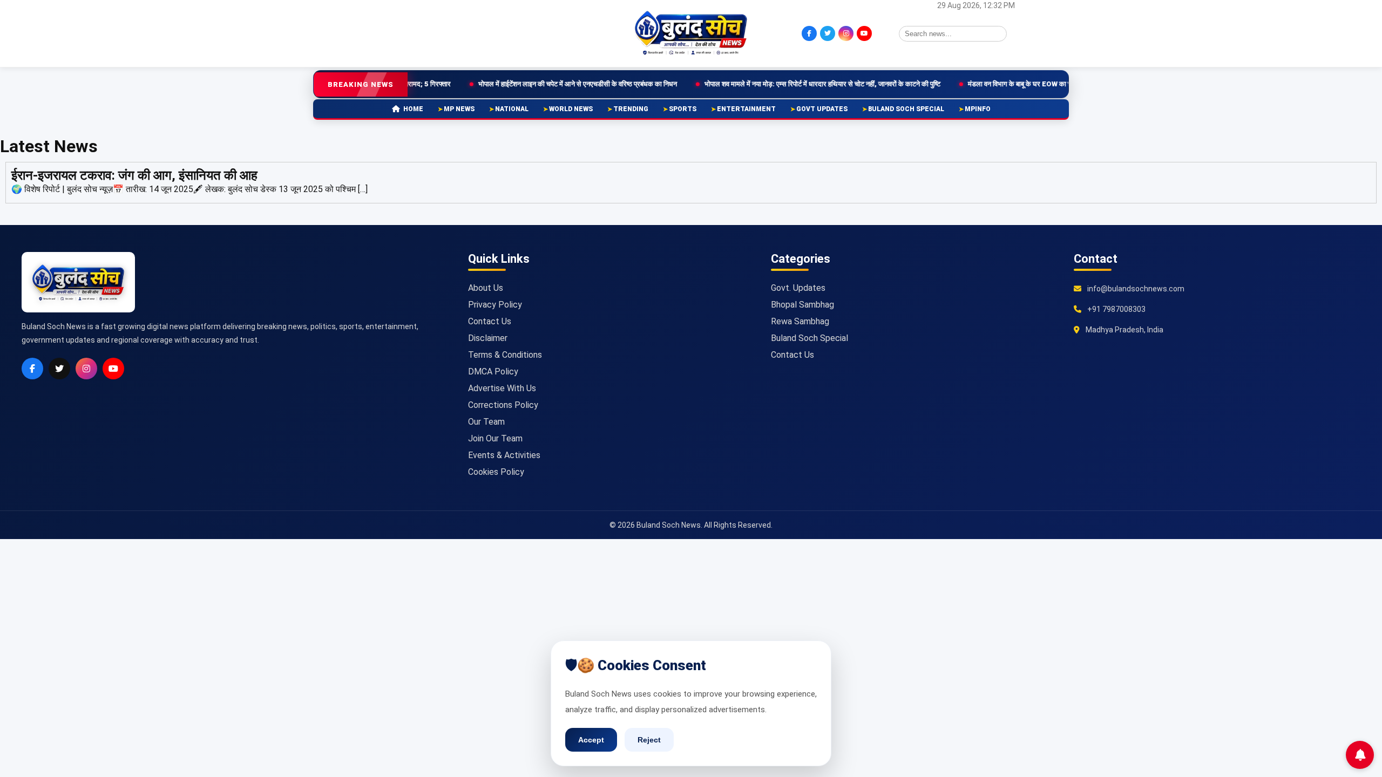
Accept (591, 739)
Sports (682, 109)
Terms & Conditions (505, 355)
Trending (630, 109)
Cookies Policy (496, 472)
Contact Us (489, 321)
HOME (413, 109)
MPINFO (978, 109)
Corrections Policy (503, 405)
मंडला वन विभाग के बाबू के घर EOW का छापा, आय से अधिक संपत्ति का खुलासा (1015, 84)
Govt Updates (822, 109)
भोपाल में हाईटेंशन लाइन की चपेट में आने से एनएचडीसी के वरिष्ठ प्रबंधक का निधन (527, 84)
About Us (485, 288)
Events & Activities (504, 455)
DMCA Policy (493, 371)
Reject (649, 739)
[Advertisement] (423, 32)
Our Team (486, 422)
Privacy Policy (495, 304)
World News (571, 109)
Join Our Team (495, 438)
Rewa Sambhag (800, 321)
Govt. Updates (798, 288)
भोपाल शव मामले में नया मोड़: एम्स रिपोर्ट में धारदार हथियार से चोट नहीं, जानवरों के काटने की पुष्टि (772, 84)
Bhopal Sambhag (802, 304)
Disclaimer (487, 338)
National (512, 109)
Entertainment (746, 109)
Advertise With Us (502, 388)
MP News (459, 109)
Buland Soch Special (906, 109)
